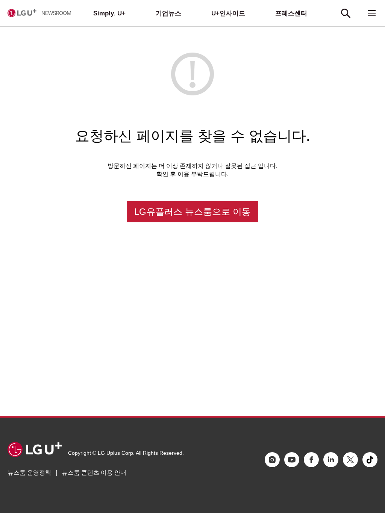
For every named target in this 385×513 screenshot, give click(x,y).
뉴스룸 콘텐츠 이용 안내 (94, 472)
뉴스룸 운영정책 (29, 472)
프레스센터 (291, 13)
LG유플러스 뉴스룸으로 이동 (192, 212)
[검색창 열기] (345, 13)
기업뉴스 (168, 13)
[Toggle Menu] (372, 13)
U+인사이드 (228, 13)
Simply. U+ (109, 13)
